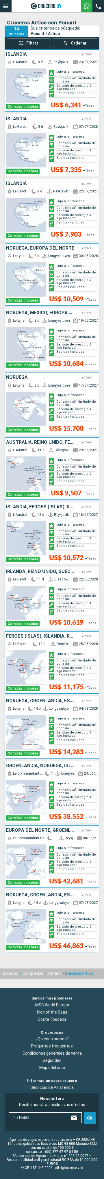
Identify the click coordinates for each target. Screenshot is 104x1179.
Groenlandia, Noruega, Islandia (40, 765)
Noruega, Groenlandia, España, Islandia (40, 700)
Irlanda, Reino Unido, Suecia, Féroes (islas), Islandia (40, 571)
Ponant (54, 973)
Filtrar (32, 43)
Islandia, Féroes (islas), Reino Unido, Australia (40, 507)
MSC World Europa (52, 1005)
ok (89, 1118)
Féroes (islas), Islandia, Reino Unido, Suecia (40, 636)
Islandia (16, 54)
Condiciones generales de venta (52, 1053)
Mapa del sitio (52, 1067)
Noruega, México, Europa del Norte (40, 312)
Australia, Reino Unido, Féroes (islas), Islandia (40, 442)
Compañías (33, 973)
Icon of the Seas (52, 1012)
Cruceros (9, 973)
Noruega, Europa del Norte (40, 248)
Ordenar (79, 43)
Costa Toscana (52, 1019)
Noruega (17, 377)
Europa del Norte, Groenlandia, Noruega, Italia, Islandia (40, 830)
